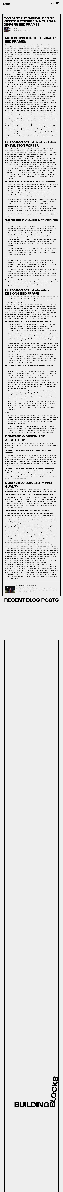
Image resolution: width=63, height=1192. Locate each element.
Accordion (39, 556)
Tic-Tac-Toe (9, 554)
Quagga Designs (51, 54)
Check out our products (34, 574)
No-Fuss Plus (50, 552)
